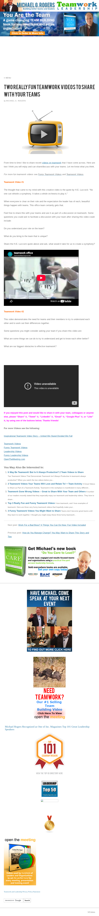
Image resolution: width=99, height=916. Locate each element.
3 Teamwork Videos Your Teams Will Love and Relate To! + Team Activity (45, 484)
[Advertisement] (49, 56)
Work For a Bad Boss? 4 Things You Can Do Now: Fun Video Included (52, 525)
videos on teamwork (51, 163)
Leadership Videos (13, 451)
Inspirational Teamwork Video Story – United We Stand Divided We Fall (38, 436)
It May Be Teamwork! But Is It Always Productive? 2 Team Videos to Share (46, 472)
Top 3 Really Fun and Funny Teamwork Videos (31, 503)
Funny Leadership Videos (16, 455)
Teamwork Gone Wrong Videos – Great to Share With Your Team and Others (47, 491)
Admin (91, 912)
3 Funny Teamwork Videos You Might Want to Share (34, 511)
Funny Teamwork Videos (15, 447)
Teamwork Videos (12, 444)
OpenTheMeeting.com (14, 459)
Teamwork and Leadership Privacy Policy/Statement (22, 892)
